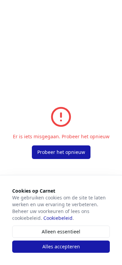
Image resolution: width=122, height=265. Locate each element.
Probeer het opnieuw (61, 152)
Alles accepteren (61, 246)
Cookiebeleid (58, 218)
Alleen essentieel (61, 231)
